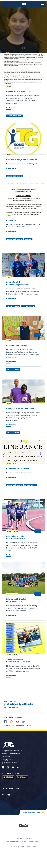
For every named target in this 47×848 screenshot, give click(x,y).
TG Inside (6, 795)
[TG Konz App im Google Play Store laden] (22, 777)
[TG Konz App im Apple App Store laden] (8, 777)
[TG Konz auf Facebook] (5, 721)
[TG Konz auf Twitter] (23, 721)
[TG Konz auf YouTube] (17, 721)
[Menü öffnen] (42, 4)
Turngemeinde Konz (11, 788)
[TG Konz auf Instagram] (11, 721)
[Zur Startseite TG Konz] (23, 4)
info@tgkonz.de (7, 760)
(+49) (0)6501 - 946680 (9, 763)
